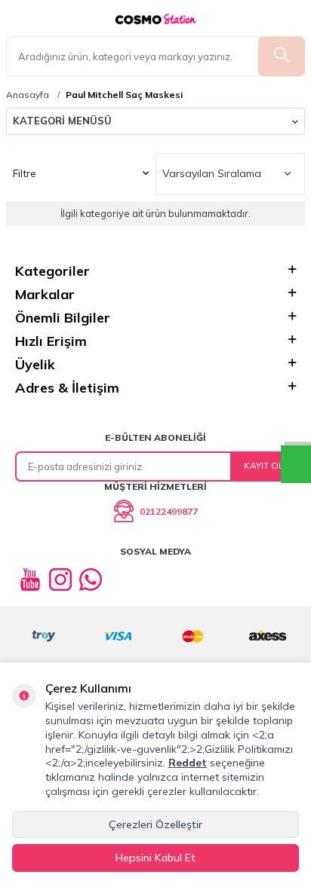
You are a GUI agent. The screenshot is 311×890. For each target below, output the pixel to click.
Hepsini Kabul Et (155, 857)
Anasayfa (27, 94)
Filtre (24, 173)
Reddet (187, 762)
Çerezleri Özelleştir (155, 824)
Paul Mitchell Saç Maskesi (124, 94)
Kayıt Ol (264, 465)
